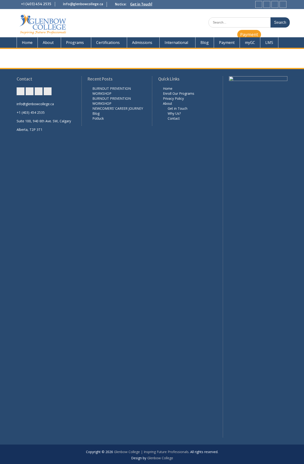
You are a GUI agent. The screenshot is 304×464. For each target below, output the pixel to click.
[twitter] (274, 4)
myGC (250, 42)
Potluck (98, 118)
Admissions (142, 42)
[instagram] (258, 4)
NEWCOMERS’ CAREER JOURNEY (117, 108)
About (48, 42)
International (176, 42)
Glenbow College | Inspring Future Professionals (151, 452)
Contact (174, 118)
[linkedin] (283, 4)
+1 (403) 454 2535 (36, 4)
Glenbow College (160, 458)
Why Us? (174, 113)
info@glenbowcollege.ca (83, 4)
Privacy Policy (173, 98)
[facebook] (266, 4)
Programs (75, 42)
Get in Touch (177, 108)
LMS (269, 42)
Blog (204, 42)
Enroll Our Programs (178, 93)
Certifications (108, 42)
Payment (249, 34)
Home (27, 42)
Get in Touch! (141, 4)
